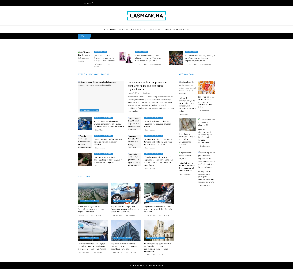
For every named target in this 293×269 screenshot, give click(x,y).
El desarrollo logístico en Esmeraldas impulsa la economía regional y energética (92, 209)
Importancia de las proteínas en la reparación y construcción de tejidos (206, 102)
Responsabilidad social (89, 110)
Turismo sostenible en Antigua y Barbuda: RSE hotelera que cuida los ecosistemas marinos (158, 142)
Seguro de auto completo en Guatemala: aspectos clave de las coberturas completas (125, 209)
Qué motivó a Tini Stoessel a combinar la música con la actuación (104, 58)
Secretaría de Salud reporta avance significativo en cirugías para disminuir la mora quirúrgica (109, 124)
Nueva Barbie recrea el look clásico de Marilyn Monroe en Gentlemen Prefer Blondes (148, 58)
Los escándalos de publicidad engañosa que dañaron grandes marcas (157, 124)
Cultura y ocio (100, 52)
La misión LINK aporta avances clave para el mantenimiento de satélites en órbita (206, 176)
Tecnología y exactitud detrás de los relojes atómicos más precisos (187, 139)
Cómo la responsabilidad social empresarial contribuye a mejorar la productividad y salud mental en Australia (158, 161)
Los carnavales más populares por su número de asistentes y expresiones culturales (200, 58)
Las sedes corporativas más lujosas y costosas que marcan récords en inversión (124, 246)
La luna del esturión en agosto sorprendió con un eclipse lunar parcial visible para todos (187, 104)
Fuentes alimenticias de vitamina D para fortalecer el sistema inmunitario (205, 136)
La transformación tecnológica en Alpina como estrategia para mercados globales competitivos (92, 246)
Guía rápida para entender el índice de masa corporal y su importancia (187, 167)
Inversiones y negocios (89, 200)
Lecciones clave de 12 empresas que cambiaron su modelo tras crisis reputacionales (147, 86)
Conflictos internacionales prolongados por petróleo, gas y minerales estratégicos (108, 160)
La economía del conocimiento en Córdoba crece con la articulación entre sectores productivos (157, 247)
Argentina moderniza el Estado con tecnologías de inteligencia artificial (158, 209)
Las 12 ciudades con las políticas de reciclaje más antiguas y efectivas (108, 142)
